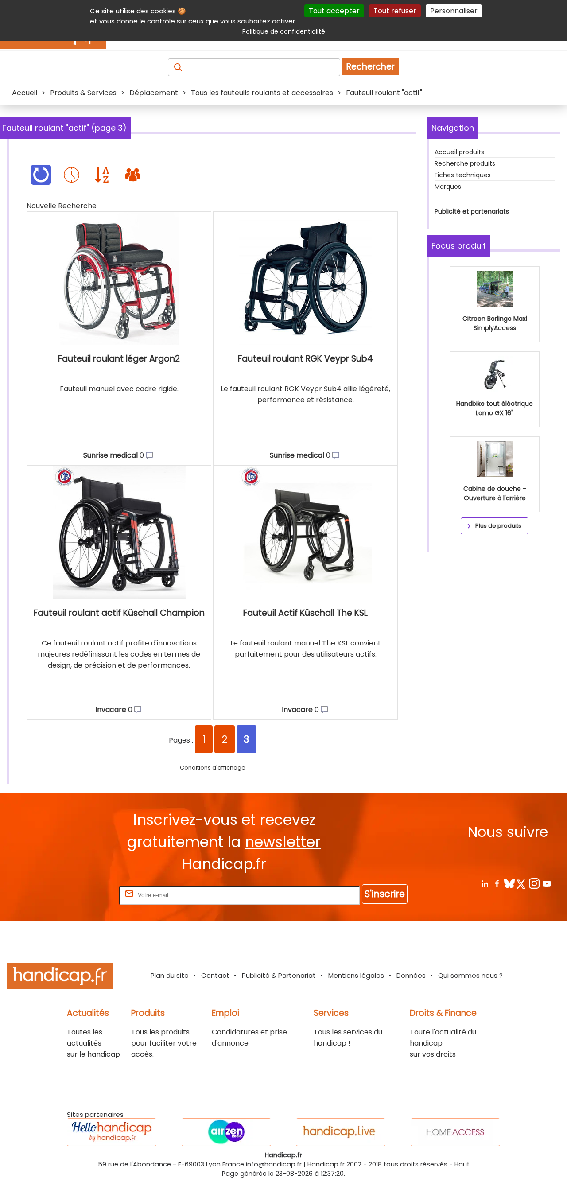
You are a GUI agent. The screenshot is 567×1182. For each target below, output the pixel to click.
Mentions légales (356, 975)
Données (411, 975)
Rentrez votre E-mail (82, 895)
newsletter (283, 842)
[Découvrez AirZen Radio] (226, 1132)
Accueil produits (459, 152)
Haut (462, 1164)
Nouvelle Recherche (62, 206)
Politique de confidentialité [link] (283, 31)
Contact (215, 975)
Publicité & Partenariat (279, 975)
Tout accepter (334, 11)
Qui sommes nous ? (470, 975)
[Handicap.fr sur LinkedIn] (484, 883)
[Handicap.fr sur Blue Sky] (509, 883)
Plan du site (170, 975)
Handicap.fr (326, 1164)
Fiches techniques (463, 175)
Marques (448, 186)
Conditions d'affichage (212, 767)
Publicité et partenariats (472, 211)
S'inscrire (385, 893)
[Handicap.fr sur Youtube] (546, 883)
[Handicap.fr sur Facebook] (497, 883)
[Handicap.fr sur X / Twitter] (522, 883)
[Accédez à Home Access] (455, 1132)
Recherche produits (465, 163)
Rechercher (370, 67)
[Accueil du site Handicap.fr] (60, 977)
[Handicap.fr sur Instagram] (534, 883)
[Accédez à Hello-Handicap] (111, 1132)
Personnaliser (454, 11)
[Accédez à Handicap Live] (340, 1132)
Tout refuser (394, 11)
